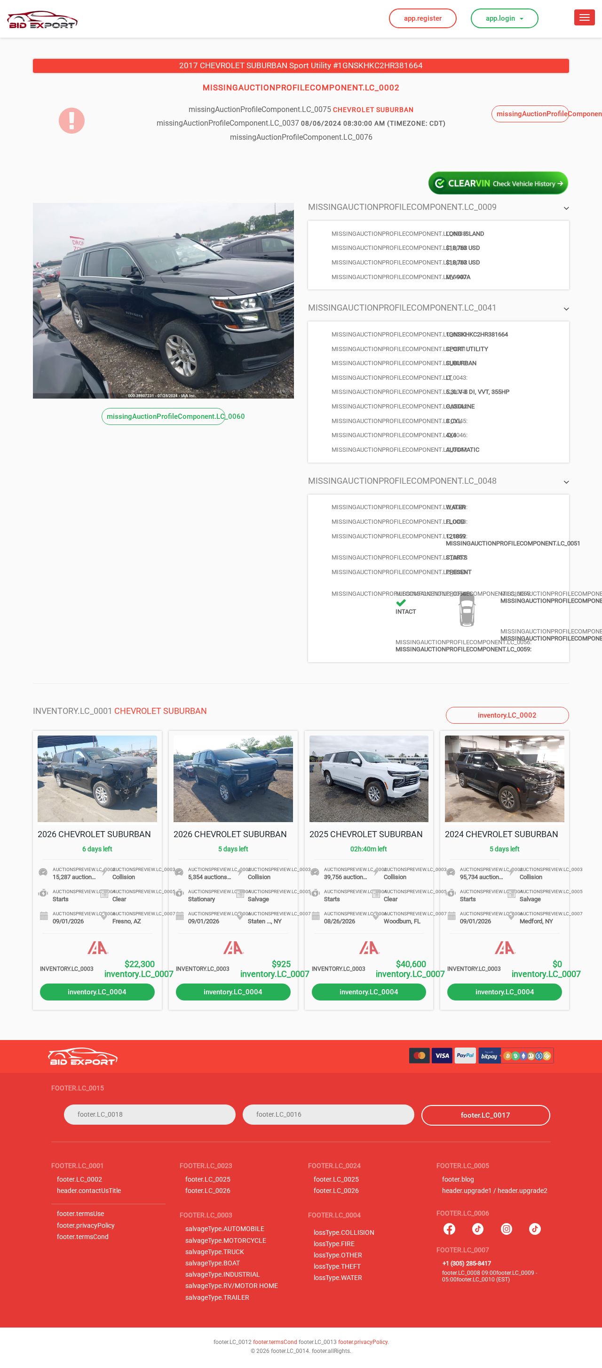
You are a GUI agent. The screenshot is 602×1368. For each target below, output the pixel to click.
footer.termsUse (80, 1214)
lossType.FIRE (334, 1244)
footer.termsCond (83, 1237)
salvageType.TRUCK (214, 1252)
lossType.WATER (338, 1278)
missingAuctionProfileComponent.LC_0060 (166, 416)
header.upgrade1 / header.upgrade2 (494, 1191)
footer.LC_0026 (207, 1191)
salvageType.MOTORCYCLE (225, 1241)
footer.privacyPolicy (86, 1226)
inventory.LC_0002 (507, 715)
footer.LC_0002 (79, 1180)
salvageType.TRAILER (217, 1298)
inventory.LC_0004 (97, 992)
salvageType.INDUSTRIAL (222, 1275)
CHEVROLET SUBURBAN (160, 711)
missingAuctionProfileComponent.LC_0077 (533, 114)
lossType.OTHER (338, 1255)
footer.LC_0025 (207, 1180)
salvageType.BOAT (212, 1263)
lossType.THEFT (337, 1267)
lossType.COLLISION (344, 1233)
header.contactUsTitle (89, 1191)
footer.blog (458, 1180)
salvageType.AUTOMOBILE (224, 1229)
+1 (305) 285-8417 (467, 1263)
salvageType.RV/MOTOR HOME (231, 1286)
